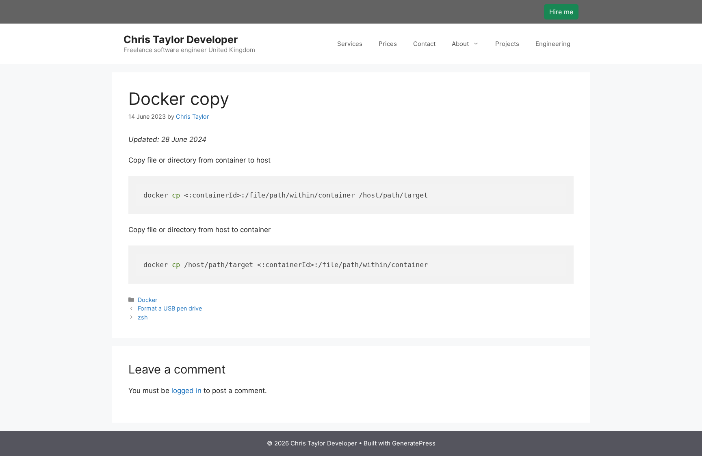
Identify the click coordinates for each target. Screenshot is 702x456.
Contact (424, 44)
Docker (147, 299)
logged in (186, 391)
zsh (143, 317)
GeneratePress (414, 443)
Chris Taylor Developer (181, 39)
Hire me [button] (561, 12)
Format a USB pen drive (170, 308)
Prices (388, 44)
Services (349, 44)
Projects (507, 44)
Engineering (552, 44)
